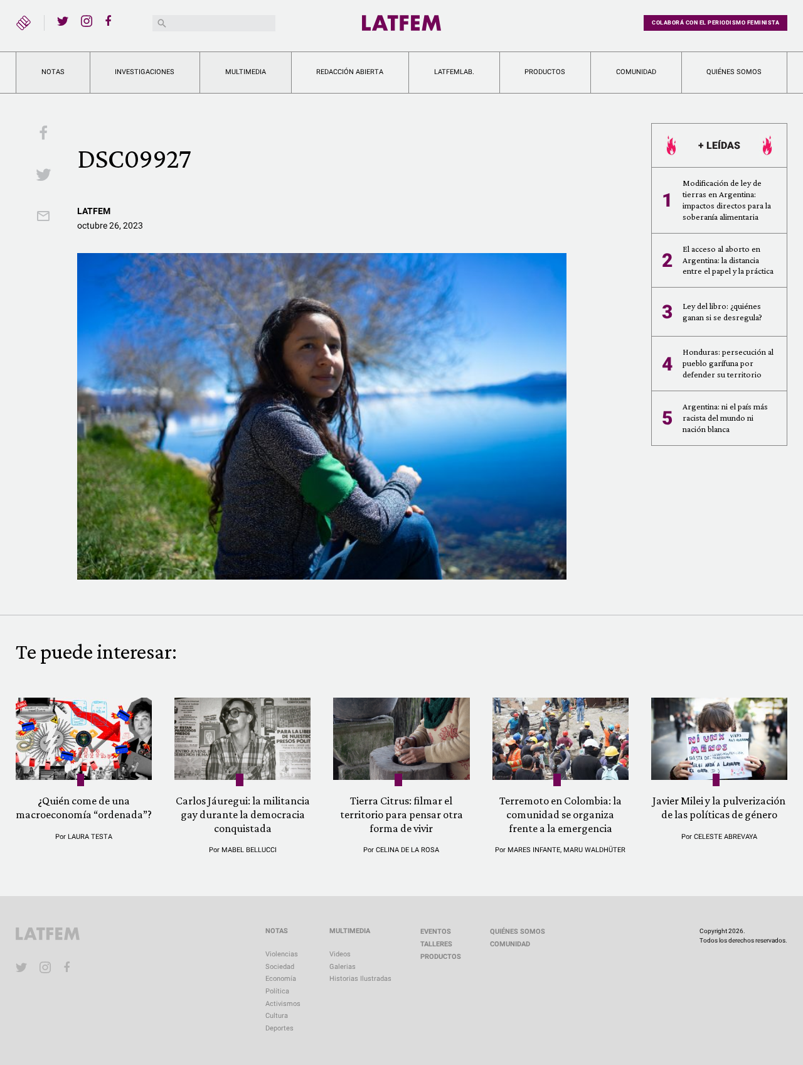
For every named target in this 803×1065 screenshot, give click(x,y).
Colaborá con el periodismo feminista (715, 22)
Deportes (279, 1028)
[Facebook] (110, 20)
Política (277, 991)
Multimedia (245, 72)
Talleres (436, 944)
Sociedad (279, 967)
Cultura (276, 1016)
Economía (280, 979)
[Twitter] (62, 20)
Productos (544, 72)
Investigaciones (144, 72)
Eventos (435, 931)
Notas (53, 72)
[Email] (43, 217)
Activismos (282, 1004)
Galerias (342, 967)
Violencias (281, 954)
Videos (340, 954)
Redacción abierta (349, 72)
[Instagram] (86, 20)
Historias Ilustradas (360, 979)
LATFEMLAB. (454, 72)
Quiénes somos (734, 72)
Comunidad (636, 72)
